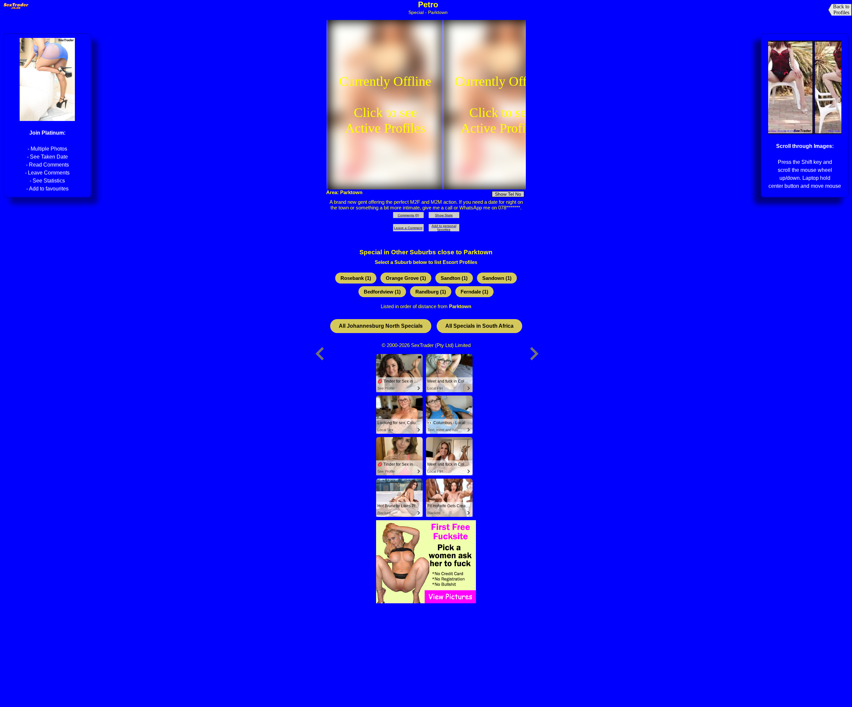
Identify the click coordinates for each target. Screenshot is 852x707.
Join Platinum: (47, 133)
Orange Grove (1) (406, 278)
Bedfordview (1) (382, 292)
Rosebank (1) (355, 278)
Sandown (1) (497, 278)
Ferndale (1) (474, 292)
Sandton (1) (454, 278)
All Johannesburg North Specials (381, 326)
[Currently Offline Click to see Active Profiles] (385, 186)
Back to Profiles (841, 9)
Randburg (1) (430, 292)
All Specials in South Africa (479, 326)
